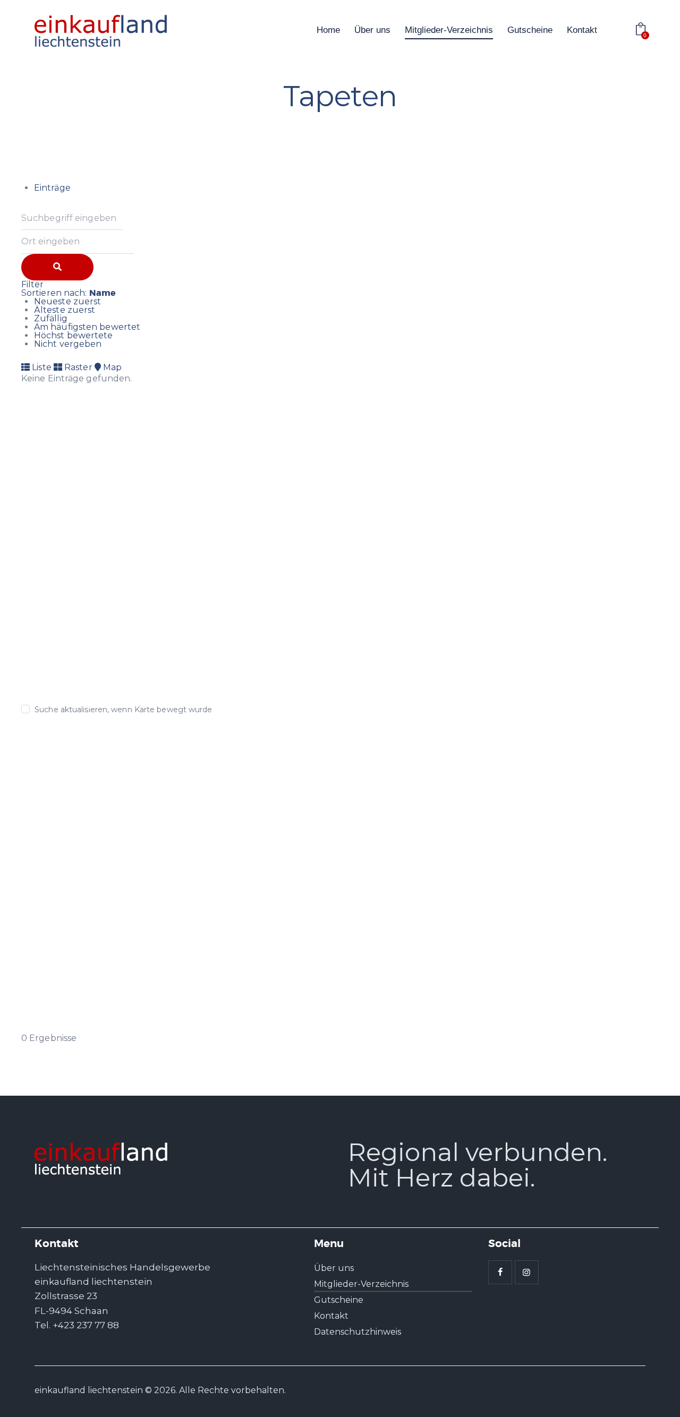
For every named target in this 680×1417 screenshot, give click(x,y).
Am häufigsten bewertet (87, 327)
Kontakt (331, 1316)
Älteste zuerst (64, 310)
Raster (77, 367)
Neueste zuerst (67, 301)
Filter (32, 284)
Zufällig (50, 318)
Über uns (334, 1268)
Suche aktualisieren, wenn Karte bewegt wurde (123, 709)
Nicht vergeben (67, 344)
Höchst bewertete (73, 335)
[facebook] (500, 1272)
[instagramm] (527, 1272)
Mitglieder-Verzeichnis (361, 1284)
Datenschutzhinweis (357, 1332)
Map (111, 367)
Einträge (52, 188)
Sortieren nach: (68, 293)
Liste (41, 367)
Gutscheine (338, 1300)
